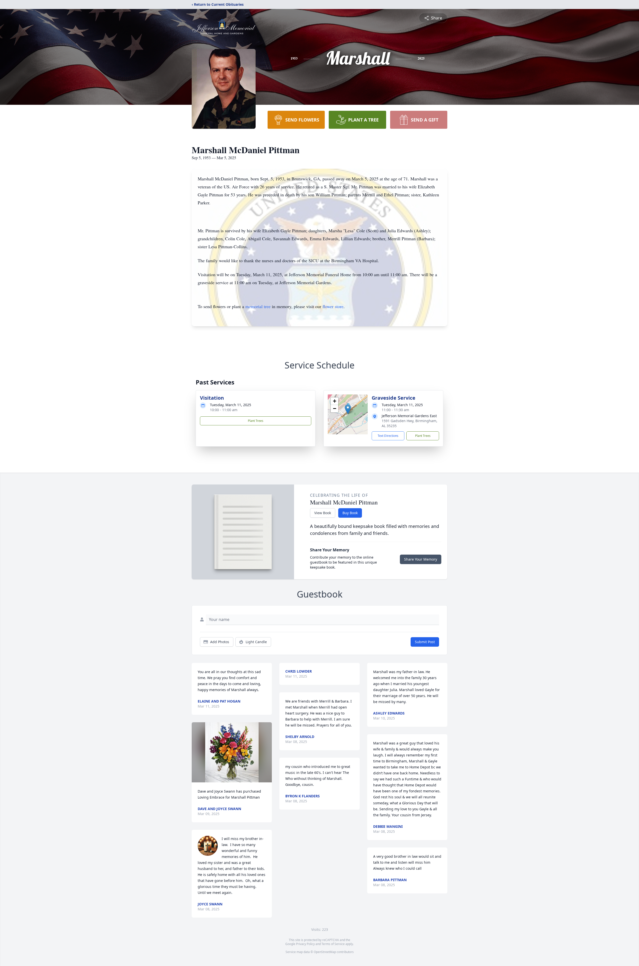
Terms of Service (333, 944)
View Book (322, 512)
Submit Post (425, 641)
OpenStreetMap (325, 952)
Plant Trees (255, 421)
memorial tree (258, 306)
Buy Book (350, 512)
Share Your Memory (420, 559)
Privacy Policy (305, 944)
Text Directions (388, 436)
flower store (332, 306)
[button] (348, 409)
